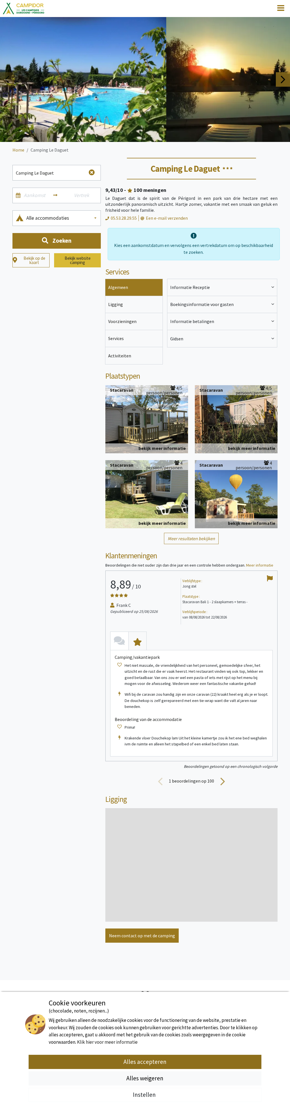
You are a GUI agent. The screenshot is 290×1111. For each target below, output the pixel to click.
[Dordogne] (23, 8)
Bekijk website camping (78, 260)
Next (283, 79)
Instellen (145, 1095)
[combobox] (61, 218)
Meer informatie (259, 565)
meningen (150, 190)
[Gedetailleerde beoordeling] (137, 641)
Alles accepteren (145, 1062)
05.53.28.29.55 (124, 218)
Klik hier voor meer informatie (107, 1042)
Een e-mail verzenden (167, 218)
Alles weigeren (144, 1078)
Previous (7, 79)
